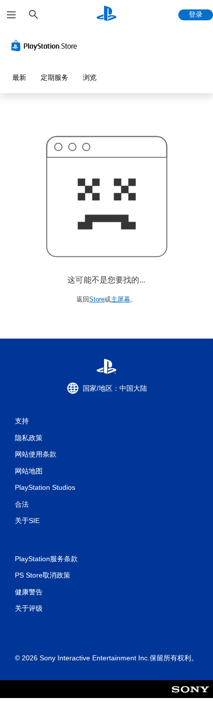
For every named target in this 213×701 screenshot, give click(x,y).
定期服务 (54, 77)
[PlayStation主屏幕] (106, 14)
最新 (19, 77)
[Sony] (190, 696)
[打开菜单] (11, 15)
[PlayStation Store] (46, 46)
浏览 (90, 77)
